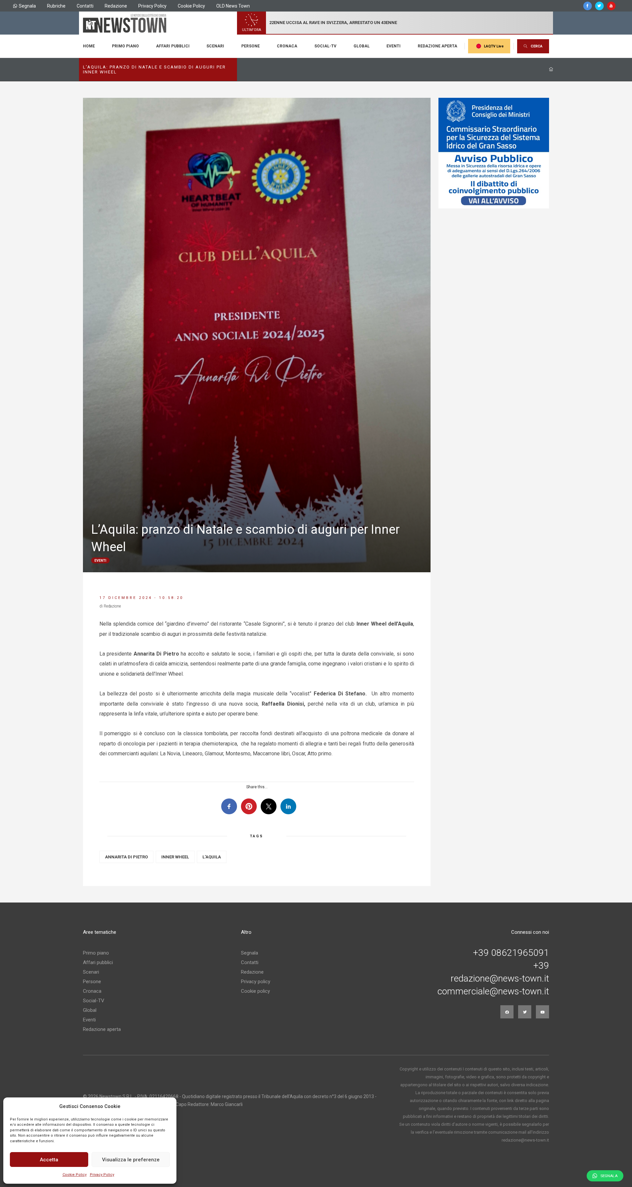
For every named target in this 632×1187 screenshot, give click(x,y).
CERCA (536, 46)
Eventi (393, 46)
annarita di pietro (126, 856)
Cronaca (287, 46)
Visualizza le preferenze (131, 1160)
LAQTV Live (494, 46)
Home (89, 46)
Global (362, 46)
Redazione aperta (437, 46)
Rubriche (56, 6)
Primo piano (125, 46)
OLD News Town (233, 6)
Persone (250, 46)
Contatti (85, 6)
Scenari (215, 46)
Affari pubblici (173, 46)
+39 (541, 966)
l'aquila (211, 856)
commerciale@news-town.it (493, 991)
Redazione (116, 6)
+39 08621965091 (511, 953)
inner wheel (175, 856)
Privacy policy (255, 982)
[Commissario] (493, 153)
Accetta (49, 1160)
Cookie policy (255, 991)
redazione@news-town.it (500, 979)
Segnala (27, 6)
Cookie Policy (75, 1175)
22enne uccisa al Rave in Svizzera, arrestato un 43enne (333, 22)
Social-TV (325, 46)
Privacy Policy (102, 1175)
